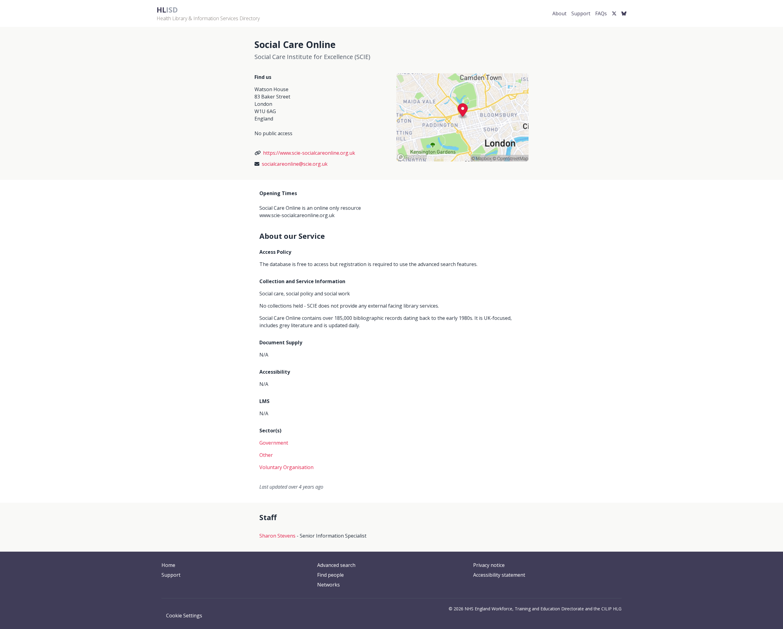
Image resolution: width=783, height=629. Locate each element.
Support (580, 13)
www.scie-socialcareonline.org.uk (297, 215)
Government (273, 442)
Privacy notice (489, 565)
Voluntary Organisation (286, 467)
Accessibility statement (499, 575)
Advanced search (336, 565)
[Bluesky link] (624, 13)
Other (266, 455)
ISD (167, 10)
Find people (330, 575)
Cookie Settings (184, 615)
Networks (328, 584)
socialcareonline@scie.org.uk (295, 164)
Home (168, 565)
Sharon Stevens (277, 535)
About (559, 13)
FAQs (601, 13)
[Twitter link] (614, 13)
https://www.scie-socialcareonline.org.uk (309, 153)
